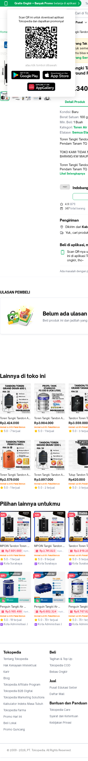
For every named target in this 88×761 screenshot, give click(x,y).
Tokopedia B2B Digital (18, 691)
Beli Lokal (9, 723)
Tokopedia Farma (14, 710)
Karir (6, 671)
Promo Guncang (14, 729)
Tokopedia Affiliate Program (21, 684)
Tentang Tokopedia (15, 659)
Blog (6, 678)
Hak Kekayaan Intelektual (20, 665)
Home (4, 32)
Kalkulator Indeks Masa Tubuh (23, 703)
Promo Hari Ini (12, 716)
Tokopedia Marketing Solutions (23, 697)
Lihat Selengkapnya (72, 173)
